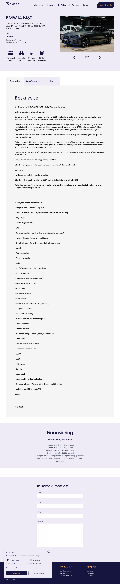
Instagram (90, 571)
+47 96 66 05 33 (65, 573)
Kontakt (86, 5)
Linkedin (90, 575)
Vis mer (19, 406)
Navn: (39, 492)
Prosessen (51, 5)
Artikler (64, 5)
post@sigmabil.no (66, 571)
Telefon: (39, 512)
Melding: (40, 522)
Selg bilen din (106, 5)
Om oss (75, 5)
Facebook (90, 573)
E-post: (39, 502)
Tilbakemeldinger (66, 575)
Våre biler (38, 5)
